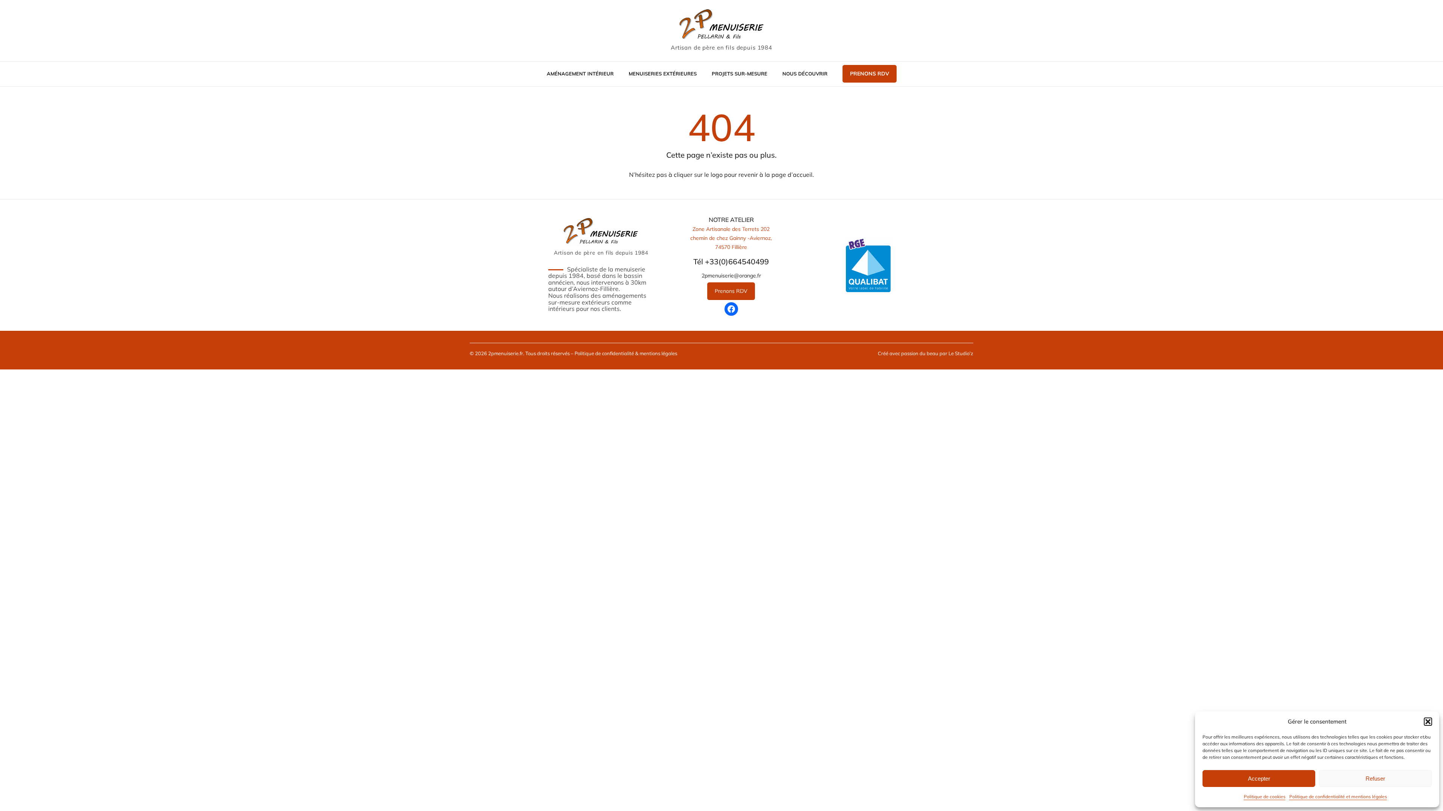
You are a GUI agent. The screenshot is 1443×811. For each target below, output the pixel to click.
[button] (1428, 721)
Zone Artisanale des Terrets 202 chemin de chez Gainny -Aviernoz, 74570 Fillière (731, 238)
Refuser (1375, 778)
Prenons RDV (869, 73)
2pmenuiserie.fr (505, 353)
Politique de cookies (1265, 796)
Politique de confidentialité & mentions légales (626, 353)
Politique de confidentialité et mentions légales (1338, 796)
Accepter (1259, 778)
